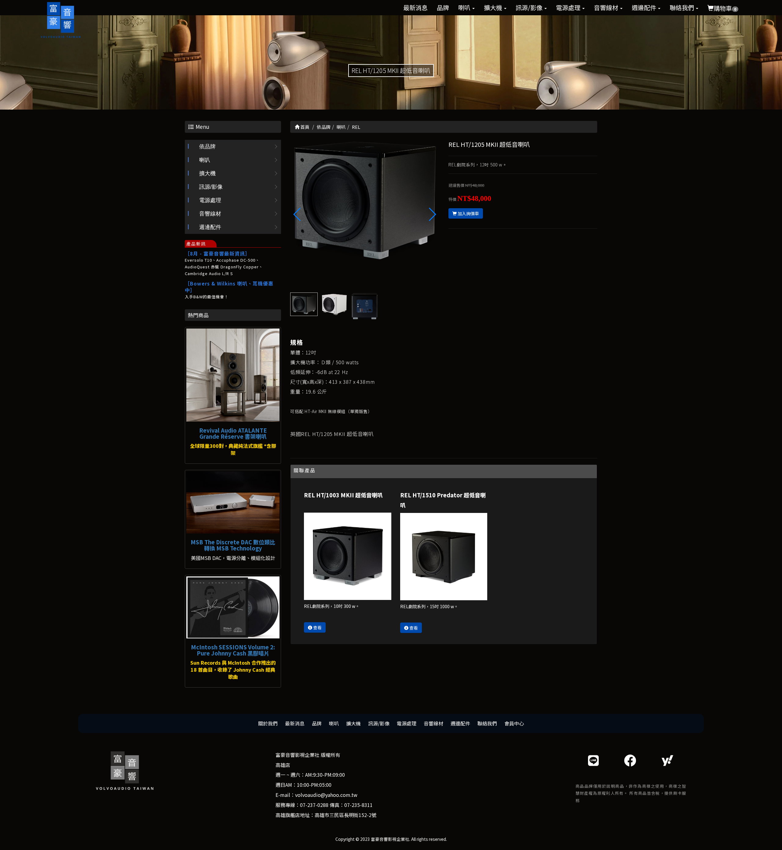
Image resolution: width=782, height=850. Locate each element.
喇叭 (465, 7)
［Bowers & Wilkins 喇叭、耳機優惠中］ (229, 287)
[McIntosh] (233, 607)
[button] (432, 214)
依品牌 (207, 146)
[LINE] (593, 760)
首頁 (304, 127)
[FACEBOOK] (630, 760)
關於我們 (268, 723)
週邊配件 (644, 7)
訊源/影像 (530, 7)
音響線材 (606, 7)
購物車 (725, 8)
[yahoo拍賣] (667, 760)
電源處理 (569, 7)
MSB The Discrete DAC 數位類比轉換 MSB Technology (233, 545)
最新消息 (415, 7)
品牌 (443, 7)
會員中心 (514, 723)
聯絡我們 (682, 7)
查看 (317, 627)
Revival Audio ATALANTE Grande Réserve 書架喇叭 (233, 433)
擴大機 (493, 7)
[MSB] (233, 502)
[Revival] (233, 375)
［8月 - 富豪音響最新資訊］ (217, 253)
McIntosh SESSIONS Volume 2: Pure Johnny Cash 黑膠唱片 (233, 650)
